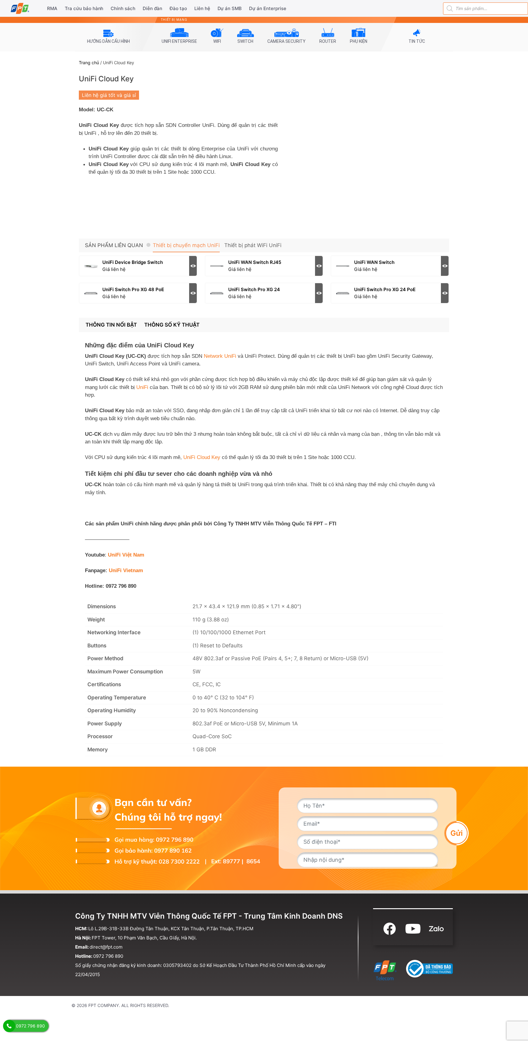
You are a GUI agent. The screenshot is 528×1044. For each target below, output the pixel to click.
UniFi (142, 387)
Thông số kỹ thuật (172, 325)
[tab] (111, 325)
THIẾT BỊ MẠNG (174, 19)
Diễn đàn (152, 8)
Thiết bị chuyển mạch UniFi (186, 245)
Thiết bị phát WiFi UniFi (252, 245)
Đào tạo (178, 8)
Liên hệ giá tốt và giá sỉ (109, 95)
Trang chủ (89, 62)
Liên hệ (202, 8)
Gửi (456, 833)
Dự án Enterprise (267, 8)
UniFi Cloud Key (201, 457)
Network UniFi (220, 356)
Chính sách (123, 8)
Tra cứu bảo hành (84, 8)
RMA (52, 8)
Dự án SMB (230, 8)
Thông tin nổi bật (111, 325)
